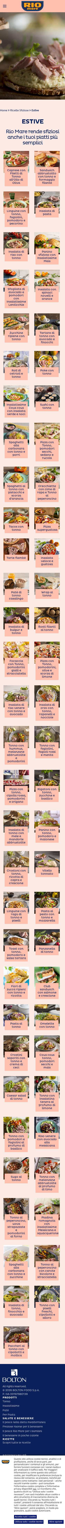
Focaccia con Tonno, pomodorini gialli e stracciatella (16, 667)
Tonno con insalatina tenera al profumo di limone (47, 1102)
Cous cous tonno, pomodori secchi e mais (47, 1061)
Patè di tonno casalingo (16, 595)
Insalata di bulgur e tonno (16, 630)
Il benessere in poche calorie (21, 1435)
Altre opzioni (55, 1521)
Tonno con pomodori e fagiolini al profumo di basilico (16, 1142)
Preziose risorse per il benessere (23, 1426)
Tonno (6, 1401)
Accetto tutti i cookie (25, 1516)
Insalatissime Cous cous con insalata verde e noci (16, 409)
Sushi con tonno (47, 406)
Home (3, 110)
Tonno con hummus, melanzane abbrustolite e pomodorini (16, 753)
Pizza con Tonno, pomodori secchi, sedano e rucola (47, 450)
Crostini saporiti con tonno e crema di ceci (16, 1061)
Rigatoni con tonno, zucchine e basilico (47, 793)
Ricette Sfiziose (19, 110)
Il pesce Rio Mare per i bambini (22, 1431)
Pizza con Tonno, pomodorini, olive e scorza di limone (47, 668)
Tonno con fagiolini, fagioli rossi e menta (47, 750)
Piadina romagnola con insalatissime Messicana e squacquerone (48, 1225)
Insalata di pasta (47, 212)
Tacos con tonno (16, 528)
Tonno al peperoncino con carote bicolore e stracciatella (47, 1271)
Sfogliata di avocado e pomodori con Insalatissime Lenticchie (16, 297)
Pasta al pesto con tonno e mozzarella (47, 915)
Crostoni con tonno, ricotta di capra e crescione (16, 877)
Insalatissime (11, 1405)
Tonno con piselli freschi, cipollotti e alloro (47, 1312)
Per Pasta (9, 1414)
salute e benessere (18, 1418)
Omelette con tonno (47, 1025)
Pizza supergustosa (47, 528)
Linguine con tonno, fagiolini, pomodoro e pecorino (16, 217)
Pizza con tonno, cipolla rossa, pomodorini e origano (16, 795)
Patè (6, 1410)
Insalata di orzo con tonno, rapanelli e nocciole (47, 711)
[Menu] (5, 6)
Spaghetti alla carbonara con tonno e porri (16, 449)
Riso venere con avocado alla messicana (47, 1140)
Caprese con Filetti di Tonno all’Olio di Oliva (16, 177)
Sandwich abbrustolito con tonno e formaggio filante (47, 177)
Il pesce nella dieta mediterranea (24, 1422)
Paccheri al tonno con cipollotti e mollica (16, 1350)
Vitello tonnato (47, 872)
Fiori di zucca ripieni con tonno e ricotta (16, 991)
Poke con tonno (47, 372)
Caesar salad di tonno (16, 1097)
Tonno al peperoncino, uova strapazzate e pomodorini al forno (16, 1227)
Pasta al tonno (16, 1025)
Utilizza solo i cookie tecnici (29, 1521)
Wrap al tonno (47, 594)
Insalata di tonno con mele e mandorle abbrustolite (16, 836)
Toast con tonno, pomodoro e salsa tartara (16, 953)
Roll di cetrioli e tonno (16, 374)
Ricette (9, 1439)
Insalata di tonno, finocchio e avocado (16, 1310)
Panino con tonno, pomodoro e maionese (47, 834)
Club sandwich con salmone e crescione (47, 991)
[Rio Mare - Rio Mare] (32, 6)
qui (34, 1488)
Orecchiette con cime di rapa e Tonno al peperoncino (47, 492)
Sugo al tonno (16, 1178)
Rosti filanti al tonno (47, 628)
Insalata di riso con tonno (16, 255)
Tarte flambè (16, 558)
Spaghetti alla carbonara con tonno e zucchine (16, 1271)
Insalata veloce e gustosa (47, 561)
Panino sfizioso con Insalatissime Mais (47, 256)
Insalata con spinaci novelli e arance (47, 294)
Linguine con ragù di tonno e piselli (16, 915)
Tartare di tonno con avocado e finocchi (47, 337)
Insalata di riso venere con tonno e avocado (16, 709)
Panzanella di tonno (47, 950)
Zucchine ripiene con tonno (16, 336)
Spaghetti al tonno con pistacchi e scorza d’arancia (16, 492)
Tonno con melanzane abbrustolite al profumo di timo (47, 1183)
